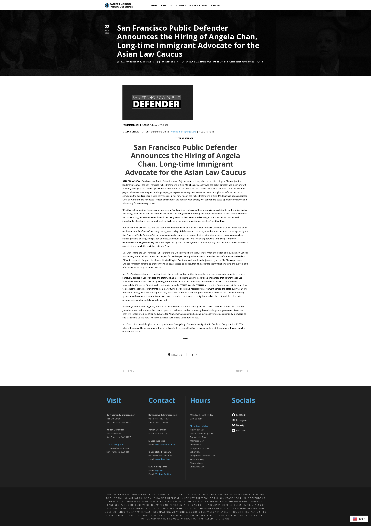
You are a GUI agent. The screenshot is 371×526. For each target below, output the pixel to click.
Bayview (159, 470)
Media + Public (198, 5)
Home (154, 5)
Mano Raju (206, 62)
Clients (181, 5)
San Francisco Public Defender (137, 62)
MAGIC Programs (115, 444)
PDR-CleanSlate (162, 459)
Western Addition (163, 474)
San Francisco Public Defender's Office (233, 62)
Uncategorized (170, 62)
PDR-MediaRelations (165, 444)
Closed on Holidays (199, 426)
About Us (167, 5)
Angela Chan (192, 62)
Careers (216, 5)
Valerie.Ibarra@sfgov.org (183, 131)
